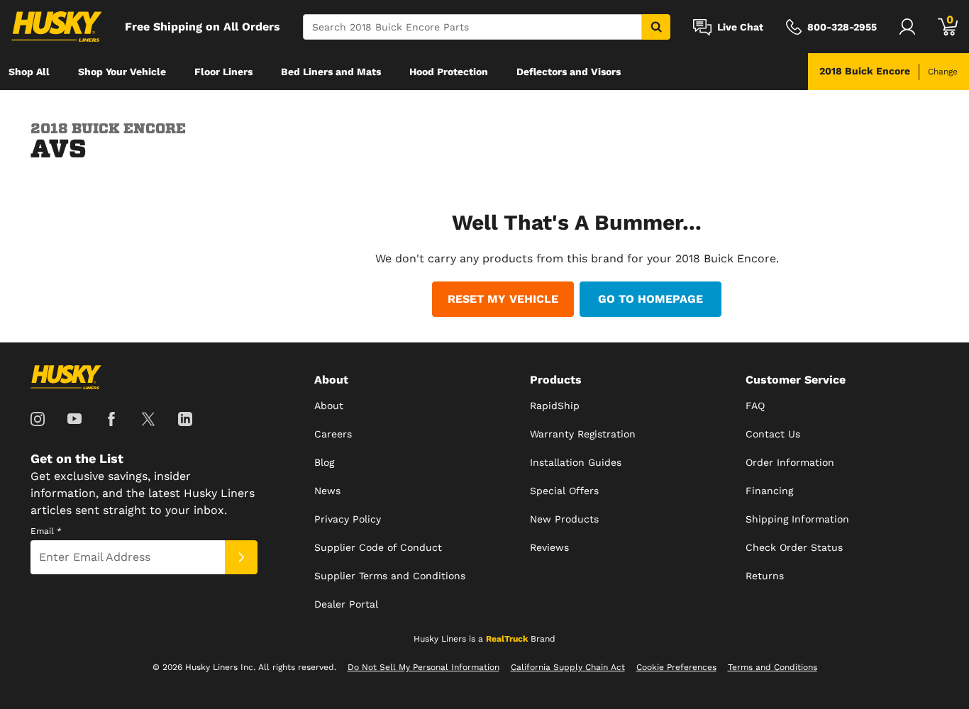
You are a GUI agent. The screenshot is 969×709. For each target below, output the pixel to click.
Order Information (790, 462)
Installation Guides (575, 462)
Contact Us (773, 434)
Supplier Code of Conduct (378, 547)
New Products (564, 519)
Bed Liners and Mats (331, 71)
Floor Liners (223, 71)
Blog (324, 462)
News (327, 490)
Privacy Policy (347, 519)
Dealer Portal (346, 604)
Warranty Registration (583, 434)
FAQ (755, 405)
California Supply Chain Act (568, 667)
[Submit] (241, 557)
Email (46, 531)
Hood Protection (448, 71)
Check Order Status (794, 547)
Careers (333, 434)
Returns (765, 575)
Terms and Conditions (772, 667)
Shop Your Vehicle (122, 71)
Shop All (29, 71)
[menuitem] (29, 71)
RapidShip (555, 405)
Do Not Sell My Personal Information (423, 667)
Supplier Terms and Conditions (389, 575)
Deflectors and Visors (568, 71)
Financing (769, 490)
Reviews (549, 547)
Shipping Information (797, 519)
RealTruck (507, 639)
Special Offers (564, 490)
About (328, 405)
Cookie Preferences (676, 667)
